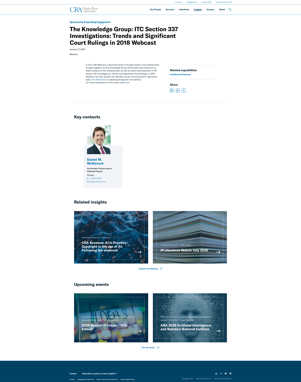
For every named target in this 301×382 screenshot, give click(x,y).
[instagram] (230, 373)
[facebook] (221, 373)
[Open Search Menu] (230, 9)
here (127, 82)
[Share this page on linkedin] (178, 90)
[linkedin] (216, 373)
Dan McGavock (99, 79)
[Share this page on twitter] (172, 90)
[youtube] (226, 373)
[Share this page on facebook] (183, 90)
